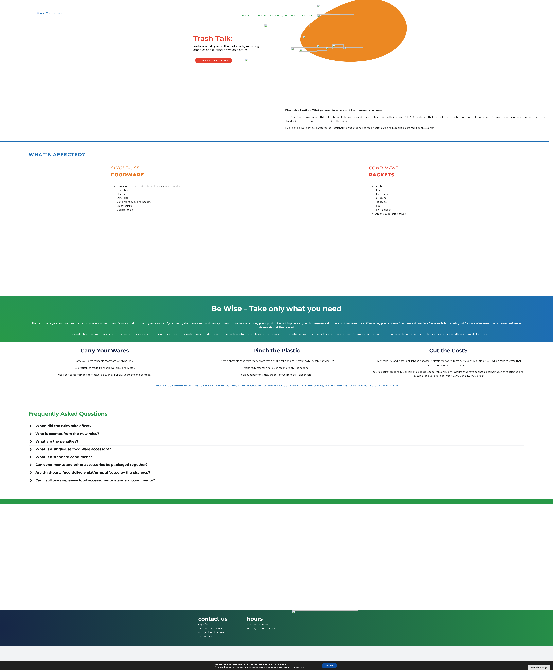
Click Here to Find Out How (213, 60)
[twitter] (532, 12)
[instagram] (537, 12)
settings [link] (300, 667)
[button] (276, 426)
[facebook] (526, 12)
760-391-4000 (206, 636)
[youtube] (542, 12)
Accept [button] (329, 665)
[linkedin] (547, 12)
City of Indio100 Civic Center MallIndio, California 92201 (211, 628)
